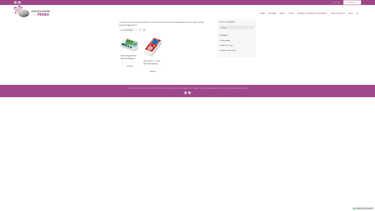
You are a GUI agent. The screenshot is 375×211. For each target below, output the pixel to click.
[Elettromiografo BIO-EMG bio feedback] (130, 44)
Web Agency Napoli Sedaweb (237, 88)
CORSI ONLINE (225, 40)
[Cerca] (357, 13)
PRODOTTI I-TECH (227, 45)
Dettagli (131, 66)
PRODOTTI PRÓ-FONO (228, 50)
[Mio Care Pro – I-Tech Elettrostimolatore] (153, 47)
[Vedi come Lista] (144, 30)
